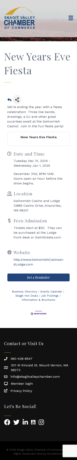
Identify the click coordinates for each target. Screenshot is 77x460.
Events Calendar (51, 291)
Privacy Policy (21, 391)
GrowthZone (55, 453)
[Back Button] (9, 100)
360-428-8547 (21, 359)
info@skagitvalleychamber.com (35, 377)
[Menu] (71, 18)
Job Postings (50, 295)
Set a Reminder (38, 277)
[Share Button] (17, 99)
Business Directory (24, 291)
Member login (22, 384)
